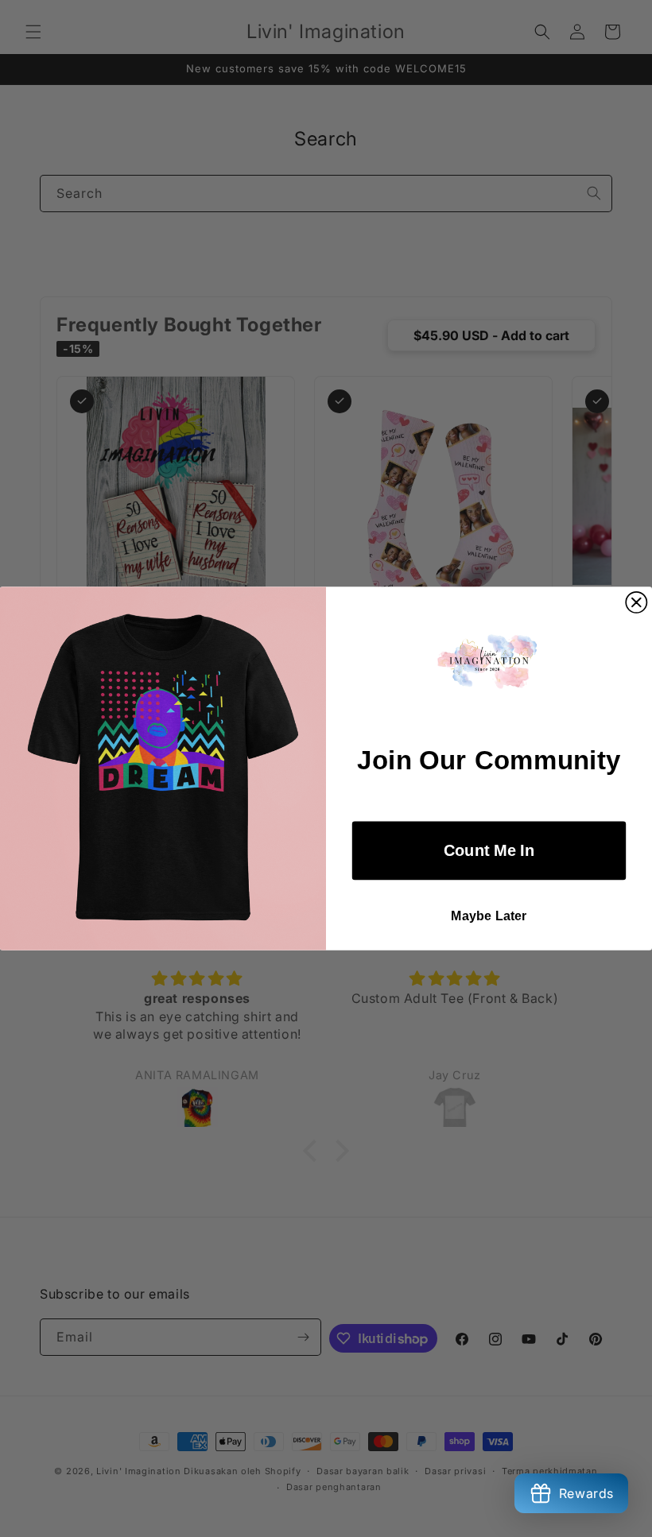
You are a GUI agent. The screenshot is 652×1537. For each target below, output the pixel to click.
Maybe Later (489, 916)
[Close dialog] (636, 602)
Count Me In (489, 850)
